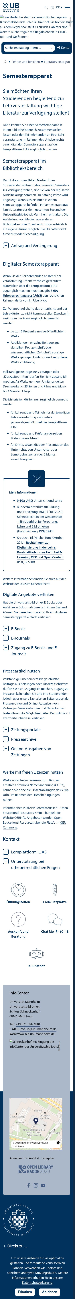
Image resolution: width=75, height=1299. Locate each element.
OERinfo (19, 818)
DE (58, 7)
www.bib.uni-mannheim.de (36, 1034)
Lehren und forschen (26, 62)
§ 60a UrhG (25, 501)
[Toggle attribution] (58, 1142)
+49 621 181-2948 (28, 1024)
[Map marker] (35, 1121)
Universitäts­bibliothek (5, 62)
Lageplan (48, 1158)
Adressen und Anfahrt (24, 1158)
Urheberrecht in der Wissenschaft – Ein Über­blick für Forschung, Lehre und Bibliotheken (39, 521)
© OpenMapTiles (21, 1142)
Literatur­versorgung (58, 62)
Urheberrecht (40, 584)
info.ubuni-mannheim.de (38, 1029)
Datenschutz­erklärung (37, 1283)
